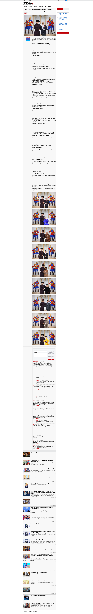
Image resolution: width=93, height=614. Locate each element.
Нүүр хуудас (25, 611)
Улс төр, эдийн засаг (29, 6)
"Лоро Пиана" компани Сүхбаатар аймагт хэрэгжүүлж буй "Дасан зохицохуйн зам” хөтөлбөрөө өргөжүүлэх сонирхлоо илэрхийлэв (42, 555)
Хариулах (37, 368)
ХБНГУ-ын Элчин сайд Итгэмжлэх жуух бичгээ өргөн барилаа (41, 475)
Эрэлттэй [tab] (66, 9)
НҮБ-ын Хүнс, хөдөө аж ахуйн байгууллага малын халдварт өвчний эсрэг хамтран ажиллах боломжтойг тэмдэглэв (43, 540)
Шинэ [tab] (60, 9)
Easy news (49, 6)
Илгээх (51, 359)
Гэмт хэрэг (35, 6)
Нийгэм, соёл (41, 6)
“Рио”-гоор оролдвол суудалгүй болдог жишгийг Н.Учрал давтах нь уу (43, 499)
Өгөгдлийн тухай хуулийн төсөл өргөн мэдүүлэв (39, 572)
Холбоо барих (35, 611)
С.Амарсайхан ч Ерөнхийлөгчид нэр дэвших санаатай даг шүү (41, 452)
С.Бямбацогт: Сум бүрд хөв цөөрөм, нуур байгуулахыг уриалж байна (42, 515)
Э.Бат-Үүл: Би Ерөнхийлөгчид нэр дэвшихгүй (38, 595)
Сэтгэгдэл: (35, 352)
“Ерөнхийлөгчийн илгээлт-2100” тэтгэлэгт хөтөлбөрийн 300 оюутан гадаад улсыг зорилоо (63, 18)
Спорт (45, 6)
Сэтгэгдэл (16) (28, 37)
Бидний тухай (30, 611)
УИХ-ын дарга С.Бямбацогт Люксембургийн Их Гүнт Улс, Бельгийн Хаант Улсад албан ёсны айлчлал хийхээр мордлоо (43, 484)
